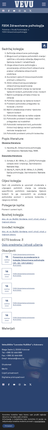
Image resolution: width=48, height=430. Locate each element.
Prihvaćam (8, 426)
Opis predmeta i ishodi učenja (22, 245)
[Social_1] (4, 10)
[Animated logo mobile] (24, 4)
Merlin (5, 368)
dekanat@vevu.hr (16, 358)
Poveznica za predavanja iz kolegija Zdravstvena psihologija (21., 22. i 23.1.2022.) (28, 260)
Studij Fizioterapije (19, 30)
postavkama (40, 421)
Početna (5, 30)
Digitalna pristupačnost (13, 377)
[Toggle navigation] (4, 4)
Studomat (6, 364)
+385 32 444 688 (14, 352)
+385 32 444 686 (14, 355)
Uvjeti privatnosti (10, 373)
